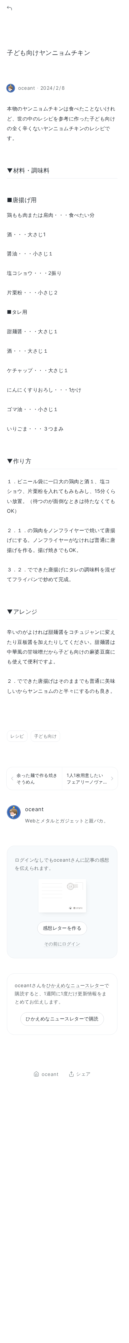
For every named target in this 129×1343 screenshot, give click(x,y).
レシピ (17, 736)
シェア (83, 1074)
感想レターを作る (62, 928)
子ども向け (45, 736)
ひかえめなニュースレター (75, 985)
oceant (34, 809)
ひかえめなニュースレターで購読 (62, 1019)
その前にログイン (62, 943)
